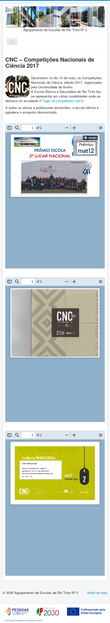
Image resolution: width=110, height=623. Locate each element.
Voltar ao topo (97, 592)
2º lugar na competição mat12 (61, 100)
